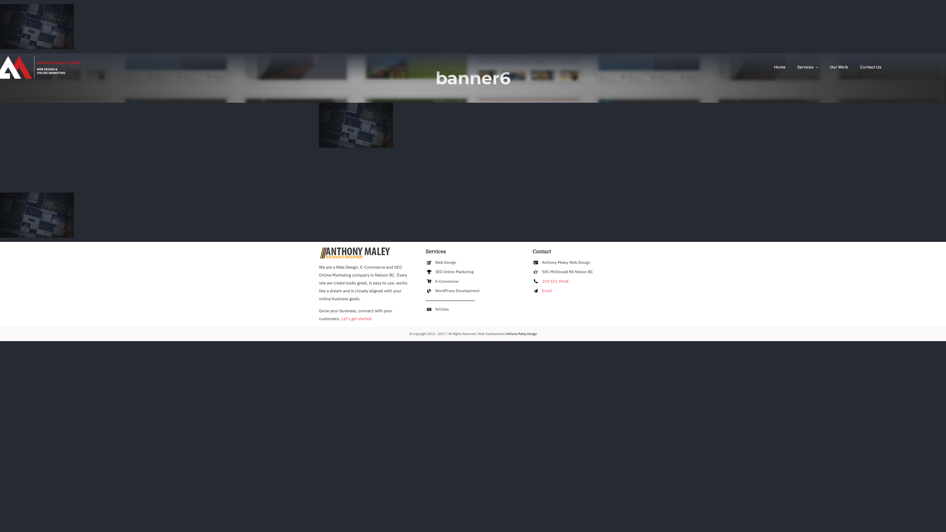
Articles (442, 309)
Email (547, 290)
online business (333, 298)
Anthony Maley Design (521, 334)
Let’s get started (356, 318)
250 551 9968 (555, 281)
